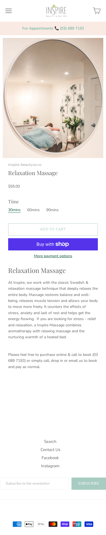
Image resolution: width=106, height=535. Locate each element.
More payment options (53, 256)
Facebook (50, 457)
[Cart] (97, 11)
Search (50, 441)
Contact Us (50, 449)
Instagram (50, 466)
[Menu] (8, 11)
